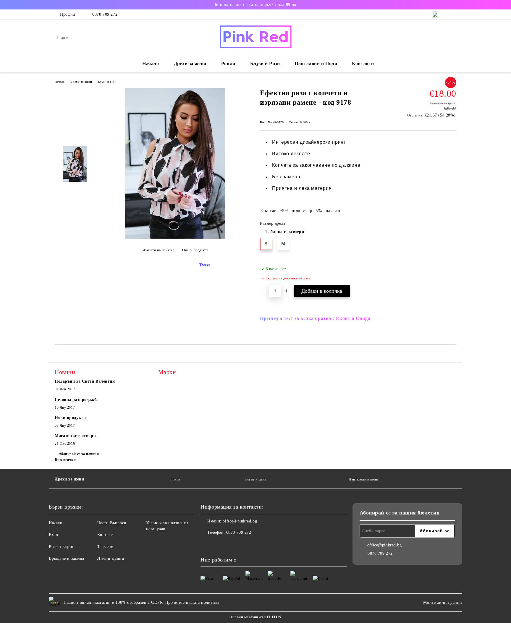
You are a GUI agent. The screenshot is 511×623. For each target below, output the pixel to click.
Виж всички (65, 460)
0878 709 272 (104, 14)
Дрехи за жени (81, 81)
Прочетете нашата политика (192, 602)
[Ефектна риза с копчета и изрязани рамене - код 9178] (175, 237)
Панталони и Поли (316, 63)
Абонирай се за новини (79, 454)
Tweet (204, 265)
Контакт (105, 535)
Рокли (228, 63)
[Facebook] (205, 544)
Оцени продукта (195, 250)
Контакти (363, 63)
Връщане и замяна (66, 558)
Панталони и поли (363, 479)
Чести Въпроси (111, 523)
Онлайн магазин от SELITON (255, 617)
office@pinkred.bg (240, 521)
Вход (53, 535)
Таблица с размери (285, 231)
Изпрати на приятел (159, 250)
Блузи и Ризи (265, 63)
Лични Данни (110, 558)
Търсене (105, 546)
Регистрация (61, 546)
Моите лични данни (442, 602)
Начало (150, 63)
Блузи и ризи (107, 81)
